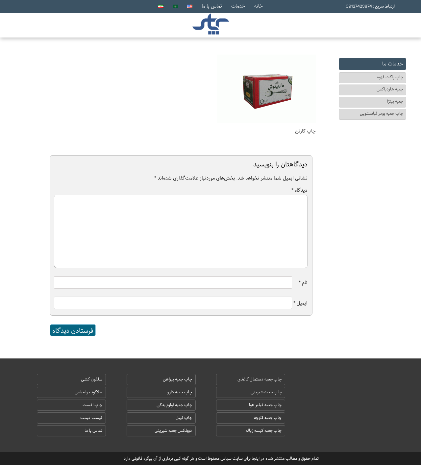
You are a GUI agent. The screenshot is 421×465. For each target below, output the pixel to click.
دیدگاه (299, 190)
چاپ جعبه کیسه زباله (264, 430)
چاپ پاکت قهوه (390, 77)
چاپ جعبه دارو (179, 392)
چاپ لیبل (184, 418)
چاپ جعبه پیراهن (177, 379)
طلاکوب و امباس (88, 392)
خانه (258, 6)
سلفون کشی (91, 379)
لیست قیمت (91, 418)
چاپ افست (92, 405)
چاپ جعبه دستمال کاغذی (259, 379)
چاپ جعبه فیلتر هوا (265, 405)
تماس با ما (212, 6)
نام (303, 282)
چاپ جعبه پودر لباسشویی (381, 113)
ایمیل (300, 303)
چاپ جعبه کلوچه (268, 418)
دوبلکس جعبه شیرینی (173, 430)
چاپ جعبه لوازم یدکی (174, 405)
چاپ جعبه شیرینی (266, 392)
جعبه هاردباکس (390, 89)
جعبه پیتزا (395, 101)
